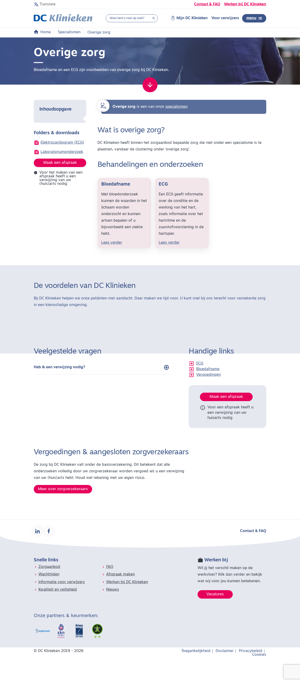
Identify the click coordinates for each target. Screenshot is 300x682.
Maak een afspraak (60, 163)
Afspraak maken (120, 574)
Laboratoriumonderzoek (62, 152)
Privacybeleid (250, 651)
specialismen (176, 107)
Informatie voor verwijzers (61, 582)
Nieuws (112, 590)
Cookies (259, 655)
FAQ (109, 567)
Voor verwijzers (225, 18)
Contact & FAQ (207, 4)
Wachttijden (48, 574)
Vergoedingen (208, 375)
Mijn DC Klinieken (192, 18)
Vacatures (215, 594)
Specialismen (69, 32)
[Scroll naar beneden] (150, 84)
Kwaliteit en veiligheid (57, 590)
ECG (199, 363)
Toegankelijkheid (195, 651)
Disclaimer (225, 651)
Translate (48, 4)
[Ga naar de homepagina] (63, 18)
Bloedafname (207, 369)
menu (251, 18)
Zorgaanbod (49, 567)
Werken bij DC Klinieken (245, 4)
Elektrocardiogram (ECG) (62, 143)
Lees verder (111, 243)
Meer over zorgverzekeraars (63, 489)
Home (45, 32)
